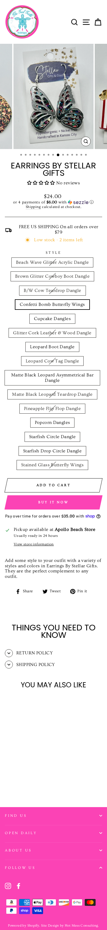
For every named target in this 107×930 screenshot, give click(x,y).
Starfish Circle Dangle (52, 436)
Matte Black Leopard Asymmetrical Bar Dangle (52, 377)
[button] (41, 182)
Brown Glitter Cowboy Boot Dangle (52, 276)
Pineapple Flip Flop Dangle (52, 408)
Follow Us (20, 868)
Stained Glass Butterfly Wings (52, 464)
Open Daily (21, 833)
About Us (18, 850)
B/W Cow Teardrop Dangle (52, 290)
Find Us (16, 816)
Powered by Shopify (23, 925)
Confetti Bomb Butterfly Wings (52, 304)
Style (53, 253)
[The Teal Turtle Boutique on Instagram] (8, 886)
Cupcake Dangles (52, 318)
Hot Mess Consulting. (82, 925)
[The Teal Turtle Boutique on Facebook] (18, 886)
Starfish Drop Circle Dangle (52, 450)
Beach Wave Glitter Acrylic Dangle (52, 262)
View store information (34, 544)
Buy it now (53, 502)
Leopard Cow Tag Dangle (52, 361)
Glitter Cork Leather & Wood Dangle (52, 332)
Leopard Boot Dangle (52, 346)
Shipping (33, 207)
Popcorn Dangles (52, 422)
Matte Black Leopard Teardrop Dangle (52, 394)
